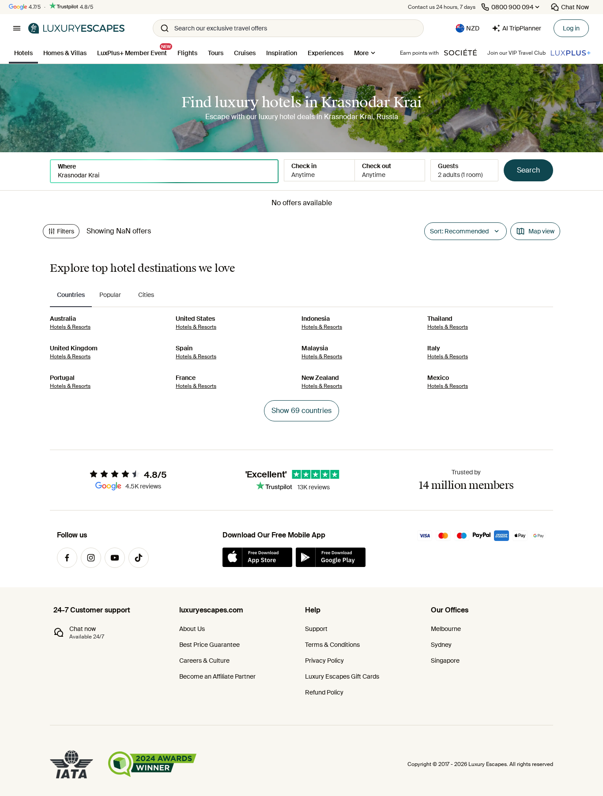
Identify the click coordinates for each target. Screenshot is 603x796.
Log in (571, 28)
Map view (541, 231)
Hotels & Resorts (70, 326)
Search (528, 170)
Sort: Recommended (459, 231)
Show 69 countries (301, 410)
